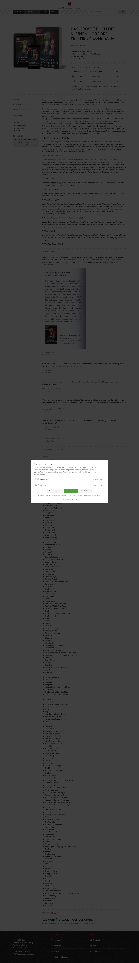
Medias (43, 485)
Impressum (65, 499)
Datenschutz (73, 499)
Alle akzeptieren (71, 491)
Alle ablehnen (85, 491)
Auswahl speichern (55, 491)
